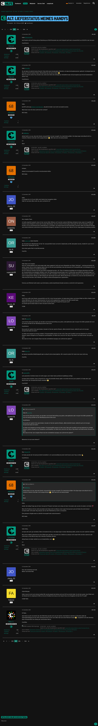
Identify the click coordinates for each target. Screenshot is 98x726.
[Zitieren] (94, 59)
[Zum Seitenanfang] (95, 724)
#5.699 (93, 588)
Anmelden (78, 3)
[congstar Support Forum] (7, 3)
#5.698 (93, 566)
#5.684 (93, 130)
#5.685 (93, 165)
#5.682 (93, 65)
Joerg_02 (27, 241)
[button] (70, 3)
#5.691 (93, 315)
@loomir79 (27, 452)
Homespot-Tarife (68, 151)
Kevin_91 (27, 351)
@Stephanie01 (28, 37)
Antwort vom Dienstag (37, 107)
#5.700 (93, 610)
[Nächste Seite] (27, 29)
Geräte (81, 51)
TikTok (68, 52)
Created (42, 52)
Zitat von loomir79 (30, 409)
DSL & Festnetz (77, 151)
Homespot (66, 51)
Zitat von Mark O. (29, 484)
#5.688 (93, 237)
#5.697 (93, 526)
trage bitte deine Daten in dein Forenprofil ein (68, 149)
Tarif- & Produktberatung (55, 51)
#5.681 (93, 34)
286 (18, 29)
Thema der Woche (44, 152)
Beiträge (6, 57)
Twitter (65, 152)
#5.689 (93, 260)
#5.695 (93, 449)
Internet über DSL (74, 51)
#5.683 (93, 101)
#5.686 (93, 194)
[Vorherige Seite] (2, 29)
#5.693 (93, 370)
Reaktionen (6, 54)
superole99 (26, 373)
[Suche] (93, 3)
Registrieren (87, 3)
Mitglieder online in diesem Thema (14, 717)
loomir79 (28, 319)
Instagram (55, 52)
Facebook (48, 52)
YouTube (63, 52)
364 (24, 29)
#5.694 (93, 405)
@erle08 (27, 68)
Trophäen (6, 56)
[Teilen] (95, 29)
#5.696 (93, 480)
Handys (84, 151)
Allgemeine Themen (44, 151)
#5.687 (93, 216)
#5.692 (93, 348)
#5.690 (93, 292)
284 (11, 29)
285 (14, 29)
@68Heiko (26, 133)
